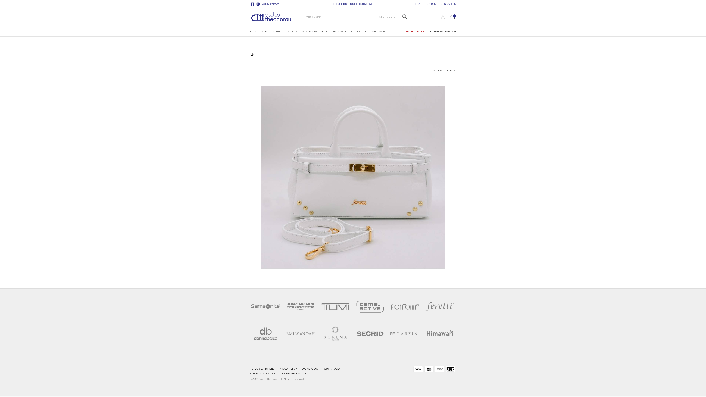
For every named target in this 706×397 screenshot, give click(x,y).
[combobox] (387, 17)
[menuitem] (418, 4)
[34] (353, 177)
